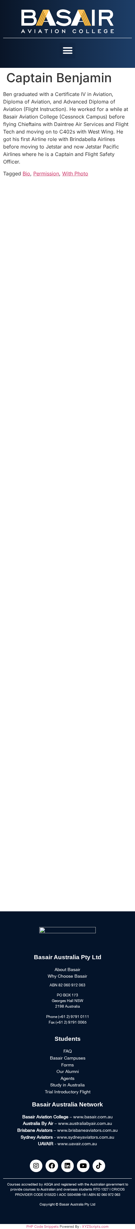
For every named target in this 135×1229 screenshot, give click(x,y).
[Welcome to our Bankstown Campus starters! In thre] (67, 221)
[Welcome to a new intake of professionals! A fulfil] (67, 293)
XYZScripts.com (95, 1226)
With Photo (75, 173)
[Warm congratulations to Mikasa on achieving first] (67, 721)
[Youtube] (83, 1166)
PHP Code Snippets (42, 1226)
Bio (26, 173)
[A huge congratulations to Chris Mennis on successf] (67, 864)
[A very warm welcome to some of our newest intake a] (67, 792)
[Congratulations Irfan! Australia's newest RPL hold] (67, 507)
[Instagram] (36, 1166)
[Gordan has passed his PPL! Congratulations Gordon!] (67, 364)
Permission (46, 173)
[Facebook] (52, 1166)
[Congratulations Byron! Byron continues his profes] (67, 435)
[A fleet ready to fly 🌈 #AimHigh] (67, 650)
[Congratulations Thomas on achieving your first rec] (67, 578)
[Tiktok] (99, 1166)
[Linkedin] (67, 1166)
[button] (67, 50)
